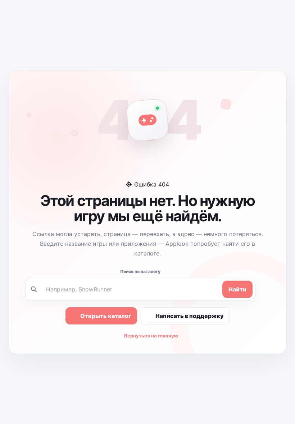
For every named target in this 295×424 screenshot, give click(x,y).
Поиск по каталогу (140, 271)
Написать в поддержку (189, 315)
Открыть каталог (105, 315)
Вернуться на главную (151, 335)
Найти (237, 289)
